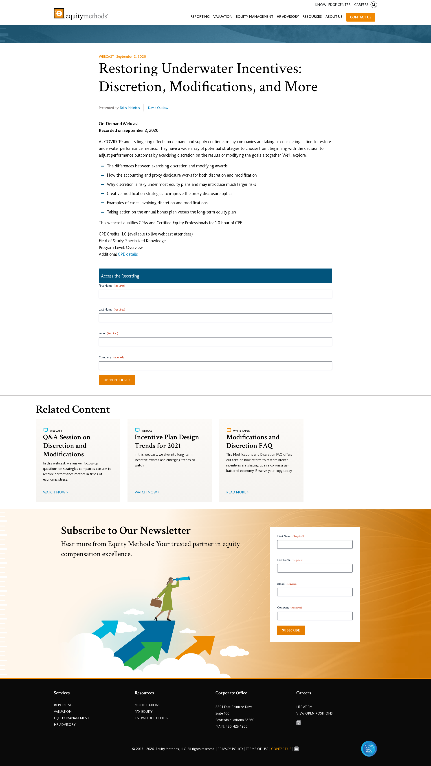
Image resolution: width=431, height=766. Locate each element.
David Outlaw (158, 108)
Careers (361, 4)
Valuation (63, 712)
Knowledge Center (333, 4)
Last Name (112, 309)
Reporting (63, 705)
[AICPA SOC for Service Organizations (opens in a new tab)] (369, 749)
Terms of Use (257, 749)
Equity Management (71, 718)
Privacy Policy (231, 749)
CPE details (128, 254)
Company (111, 357)
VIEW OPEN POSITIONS (314, 713)
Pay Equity (144, 712)
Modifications (147, 705)
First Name (112, 285)
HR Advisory (65, 725)
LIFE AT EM (304, 707)
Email (108, 333)
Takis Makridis (130, 108)
